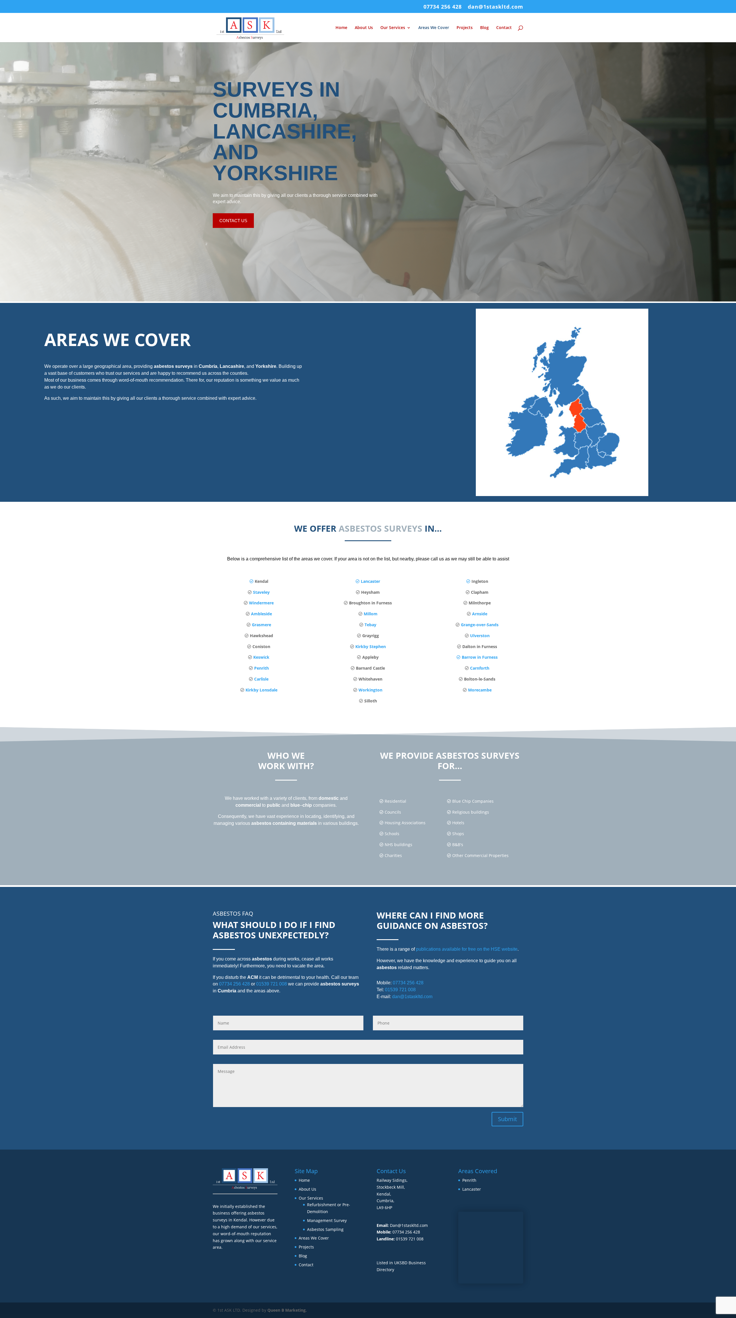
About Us (364, 28)
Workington (370, 690)
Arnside (479, 613)
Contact (504, 28)
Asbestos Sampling (325, 1229)
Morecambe (480, 690)
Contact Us (233, 220)
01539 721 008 (271, 983)
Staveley (261, 592)
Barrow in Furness (479, 657)
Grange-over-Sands (479, 624)
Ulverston (479, 635)
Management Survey (327, 1220)
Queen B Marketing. (287, 1310)
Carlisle (261, 679)
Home (341, 28)
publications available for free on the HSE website (467, 949)
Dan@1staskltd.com (409, 1225)
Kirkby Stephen (370, 646)
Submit (507, 1119)
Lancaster (370, 581)
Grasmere (261, 624)
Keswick (260, 657)
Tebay (370, 624)
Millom (370, 613)
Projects (465, 28)
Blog (484, 28)
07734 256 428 (442, 7)
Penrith (261, 668)
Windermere (261, 603)
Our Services (392, 28)
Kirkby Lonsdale (261, 690)
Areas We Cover (433, 28)
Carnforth (479, 668)
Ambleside (261, 613)
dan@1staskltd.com (495, 7)
